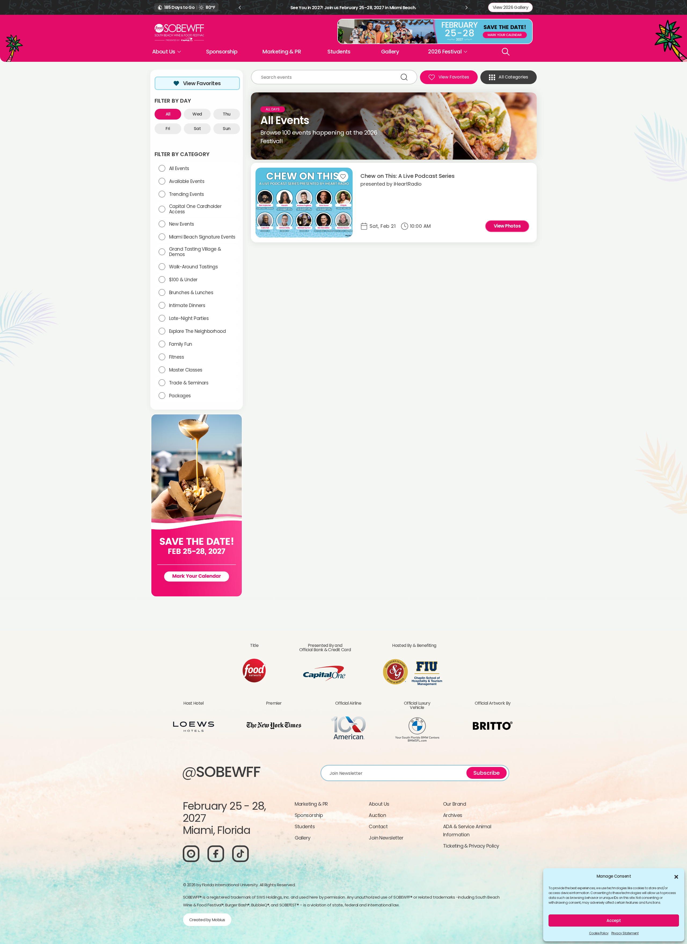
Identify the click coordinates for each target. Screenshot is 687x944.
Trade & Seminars (188, 383)
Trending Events (186, 194)
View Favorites (202, 83)
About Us (379, 804)
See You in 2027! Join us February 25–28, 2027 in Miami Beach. (353, 8)
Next (466, 7)
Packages (180, 395)
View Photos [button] (507, 226)
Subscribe (486, 773)
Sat (197, 128)
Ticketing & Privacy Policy (471, 845)
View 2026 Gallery (510, 7)
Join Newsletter (386, 837)
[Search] (505, 51)
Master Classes (185, 370)
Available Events (186, 181)
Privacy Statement (625, 933)
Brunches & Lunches (191, 292)
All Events (179, 168)
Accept (613, 920)
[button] (676, 876)
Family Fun (180, 344)
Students (338, 51)
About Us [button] (163, 51)
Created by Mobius (207, 920)
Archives (452, 815)
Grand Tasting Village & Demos (195, 252)
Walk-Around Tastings (193, 267)
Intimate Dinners (187, 305)
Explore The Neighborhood (197, 331)
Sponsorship (221, 51)
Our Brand (454, 804)
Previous (239, 7)
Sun (226, 128)
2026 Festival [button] (445, 51)
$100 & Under (183, 279)
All (168, 114)
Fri (168, 128)
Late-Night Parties (189, 318)
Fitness (176, 357)
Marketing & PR (281, 51)
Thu (226, 114)
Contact (378, 826)
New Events (181, 224)
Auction (377, 815)
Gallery (390, 51)
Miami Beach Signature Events (202, 237)
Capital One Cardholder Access (195, 209)
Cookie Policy (599, 933)
